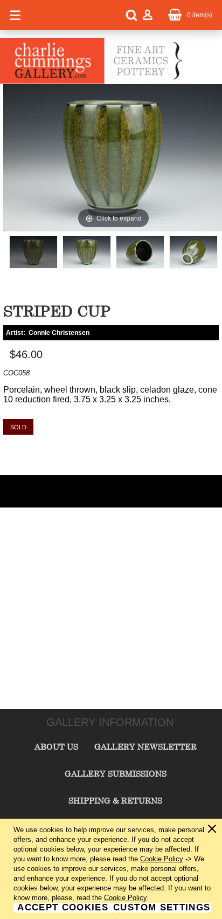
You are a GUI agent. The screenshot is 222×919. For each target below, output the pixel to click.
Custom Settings (161, 908)
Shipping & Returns (115, 800)
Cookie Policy (161, 859)
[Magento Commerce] (94, 81)
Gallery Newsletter (145, 746)
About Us (56, 746)
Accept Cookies (62, 908)
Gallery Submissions (115, 773)
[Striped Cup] (33, 252)
